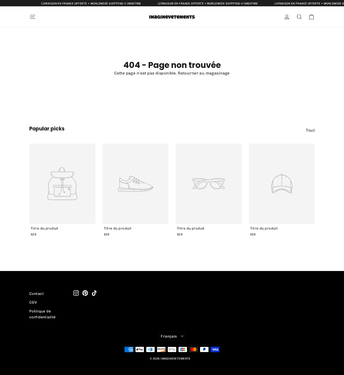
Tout (310, 130)
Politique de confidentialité (42, 314)
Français (169, 336)
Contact (36, 293)
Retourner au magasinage (204, 73)
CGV (33, 302)
